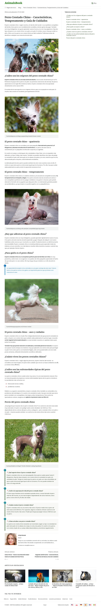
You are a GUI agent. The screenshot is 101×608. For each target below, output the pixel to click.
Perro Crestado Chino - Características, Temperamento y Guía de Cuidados (45, 7)
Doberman (65, 599)
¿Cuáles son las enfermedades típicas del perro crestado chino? (80, 34)
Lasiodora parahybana (55, 599)
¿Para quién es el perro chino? (75, 26)
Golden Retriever (22, 599)
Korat (70, 599)
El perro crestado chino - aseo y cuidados (78, 29)
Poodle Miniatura (32, 599)
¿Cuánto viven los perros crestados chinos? (79, 31)
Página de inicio (11, 7)
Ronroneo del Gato (43, 599)
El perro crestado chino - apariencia (77, 19)
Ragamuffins (13, 599)
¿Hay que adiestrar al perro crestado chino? (79, 24)
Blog (19, 7)
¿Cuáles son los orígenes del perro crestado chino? (79, 16)
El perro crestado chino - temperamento (78, 22)
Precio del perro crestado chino (75, 38)
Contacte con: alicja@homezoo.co (26, 545)
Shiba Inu (6, 599)
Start (44, 605)
